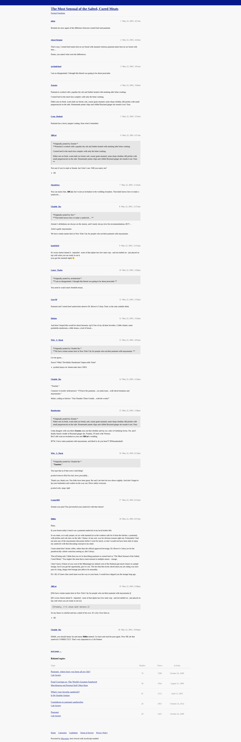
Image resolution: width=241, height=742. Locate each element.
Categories (62, 733)
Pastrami (55, 712)
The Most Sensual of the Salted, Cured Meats (84, 9)
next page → (56, 651)
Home (53, 733)
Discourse (65, 738)
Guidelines (73, 733)
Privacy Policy (102, 733)
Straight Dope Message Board (13, 3)
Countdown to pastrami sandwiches (67, 702)
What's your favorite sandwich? (65, 692)
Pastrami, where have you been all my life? (70, 671)
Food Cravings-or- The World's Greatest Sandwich (74, 682)
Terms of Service (87, 733)
